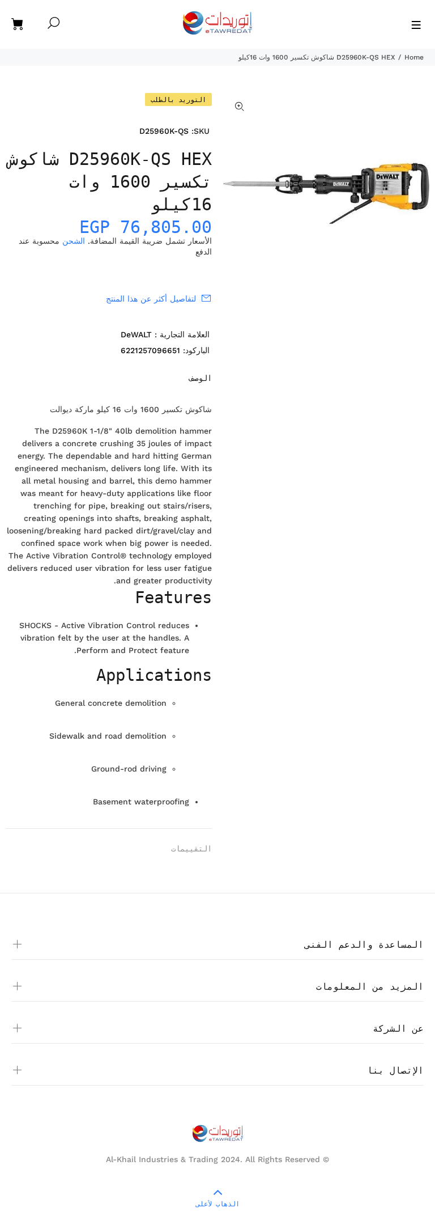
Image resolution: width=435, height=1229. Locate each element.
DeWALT (136, 334)
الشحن (73, 240)
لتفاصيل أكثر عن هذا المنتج (151, 298)
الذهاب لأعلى (218, 1204)
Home (414, 57)
